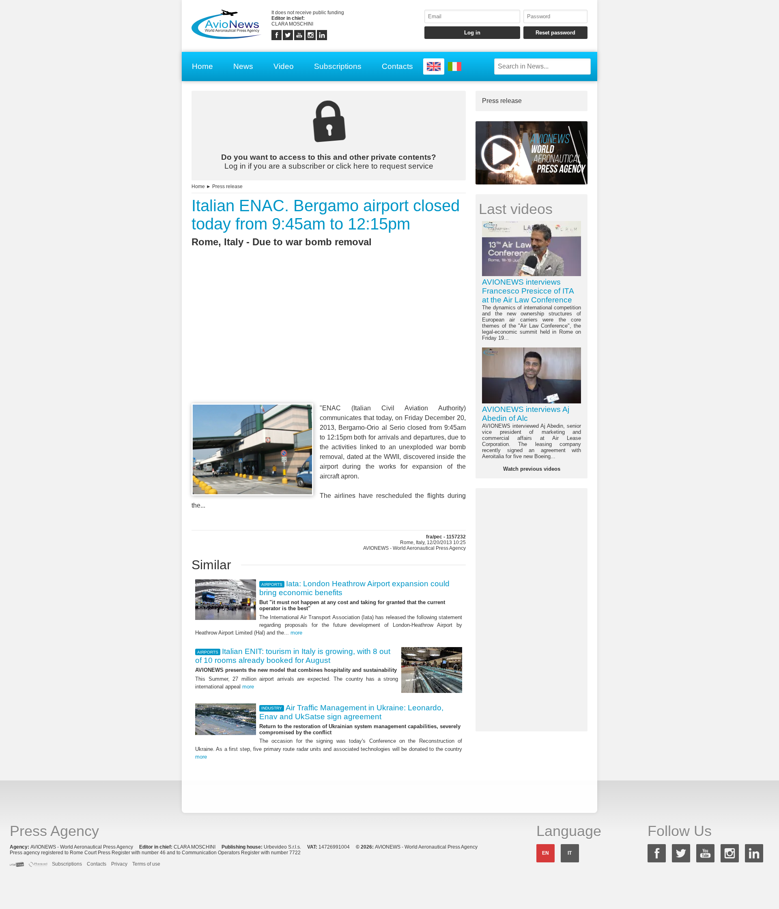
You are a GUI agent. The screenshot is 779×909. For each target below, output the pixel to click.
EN (545, 853)
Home (202, 66)
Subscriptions (338, 66)
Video (283, 66)
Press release (227, 186)
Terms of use (146, 864)
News (243, 66)
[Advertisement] (329, 340)
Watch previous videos (531, 469)
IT (570, 853)
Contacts (397, 66)
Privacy (119, 864)
